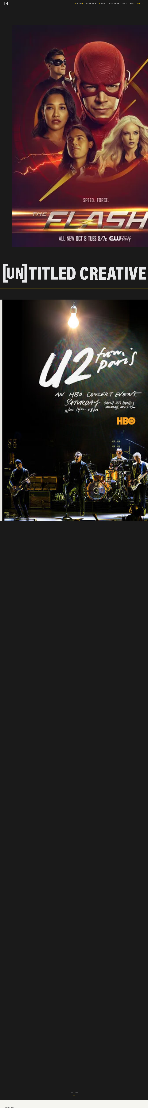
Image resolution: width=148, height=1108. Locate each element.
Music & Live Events (128, 3)
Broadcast (103, 3)
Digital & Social (114, 3)
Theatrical (79, 3)
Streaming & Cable (91, 3)
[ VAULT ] (140, 3)
